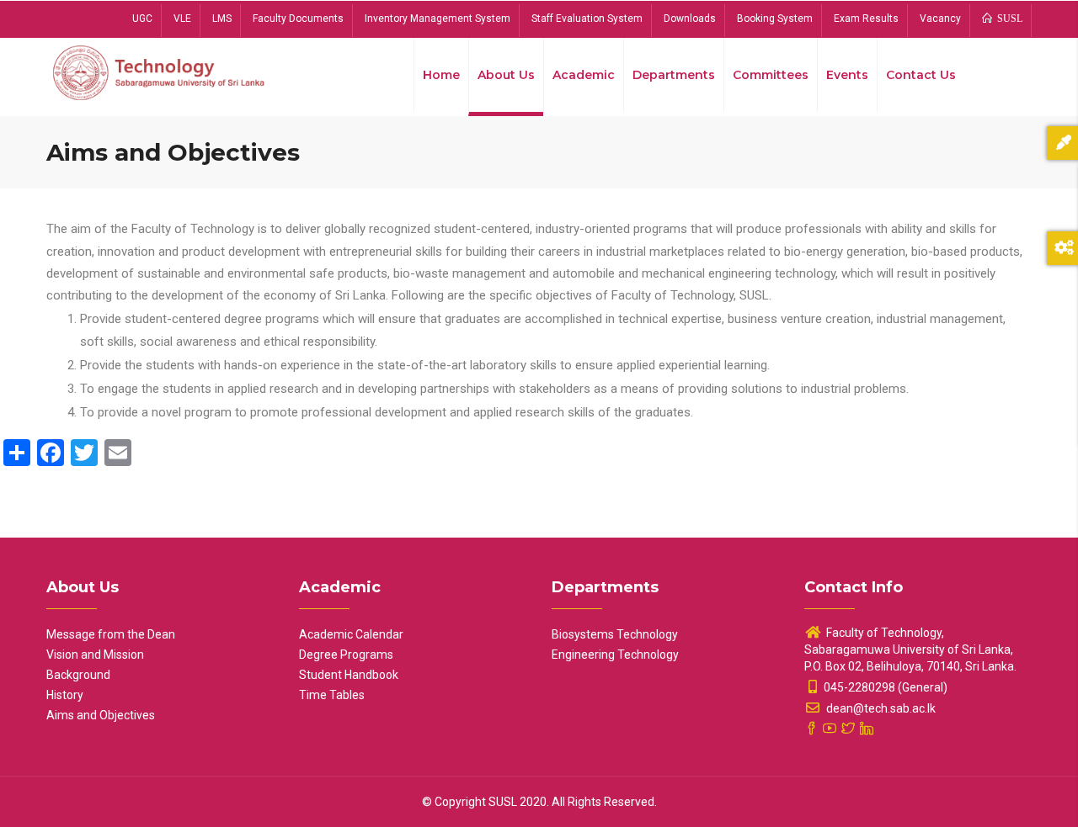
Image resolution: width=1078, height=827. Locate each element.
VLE (182, 18)
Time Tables (332, 695)
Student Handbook (348, 674)
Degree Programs (346, 654)
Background (78, 674)
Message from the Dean (110, 634)
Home (441, 74)
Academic (583, 74)
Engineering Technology (615, 654)
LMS (222, 18)
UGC (142, 18)
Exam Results (866, 18)
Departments (673, 74)
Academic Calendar (351, 634)
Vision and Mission (95, 654)
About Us (506, 74)
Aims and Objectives (100, 715)
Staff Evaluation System (587, 18)
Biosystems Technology (615, 634)
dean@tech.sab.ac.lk (880, 708)
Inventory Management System (437, 18)
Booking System (775, 18)
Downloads (690, 18)
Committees (770, 74)
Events (847, 74)
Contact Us (921, 74)
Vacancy (940, 18)
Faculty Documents (298, 18)
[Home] (160, 71)
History (64, 695)
